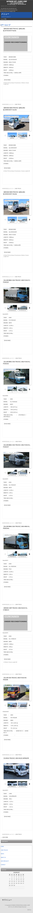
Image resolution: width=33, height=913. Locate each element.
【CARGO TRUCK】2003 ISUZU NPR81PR (16, 758)
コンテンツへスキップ (6, 16)
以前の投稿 (4, 837)
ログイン (29, 909)
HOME (2, 846)
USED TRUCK (18, 104)
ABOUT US (3, 857)
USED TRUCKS (4, 850)
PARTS (2, 853)
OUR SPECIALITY (5, 861)
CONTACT (3, 864)
